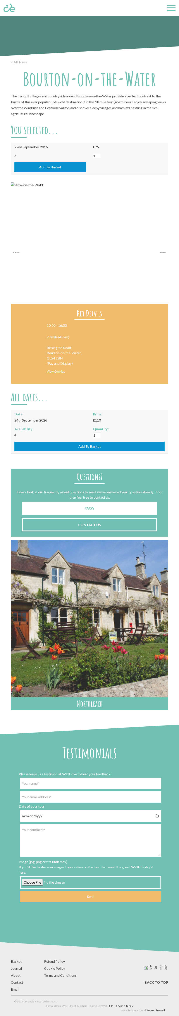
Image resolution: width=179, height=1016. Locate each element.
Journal (16, 968)
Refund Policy (54, 961)
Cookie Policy (54, 968)
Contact (17, 982)
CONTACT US (89, 525)
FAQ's (90, 508)
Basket (16, 961)
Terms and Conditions (60, 975)
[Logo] (9, 7)
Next (162, 252)
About (16, 975)
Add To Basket (50, 167)
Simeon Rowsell (155, 1010)
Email (15, 989)
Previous (16, 252)
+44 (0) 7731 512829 (121, 1005)
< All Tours (19, 62)
